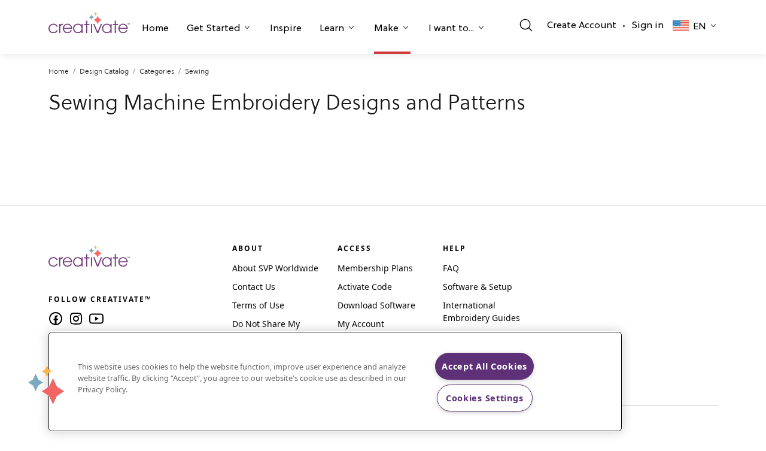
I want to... (451, 28)
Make (386, 28)
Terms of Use (258, 305)
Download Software (376, 305)
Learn (332, 28)
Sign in (647, 25)
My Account (361, 323)
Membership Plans (375, 268)
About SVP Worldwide (275, 268)
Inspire (286, 28)
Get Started (213, 28)
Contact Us (253, 286)
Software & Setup (477, 286)
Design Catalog (104, 71)
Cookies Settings (485, 398)
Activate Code (365, 286)
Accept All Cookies (484, 366)
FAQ (451, 268)
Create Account (581, 25)
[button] (155, 30)
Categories (156, 71)
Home (155, 28)
